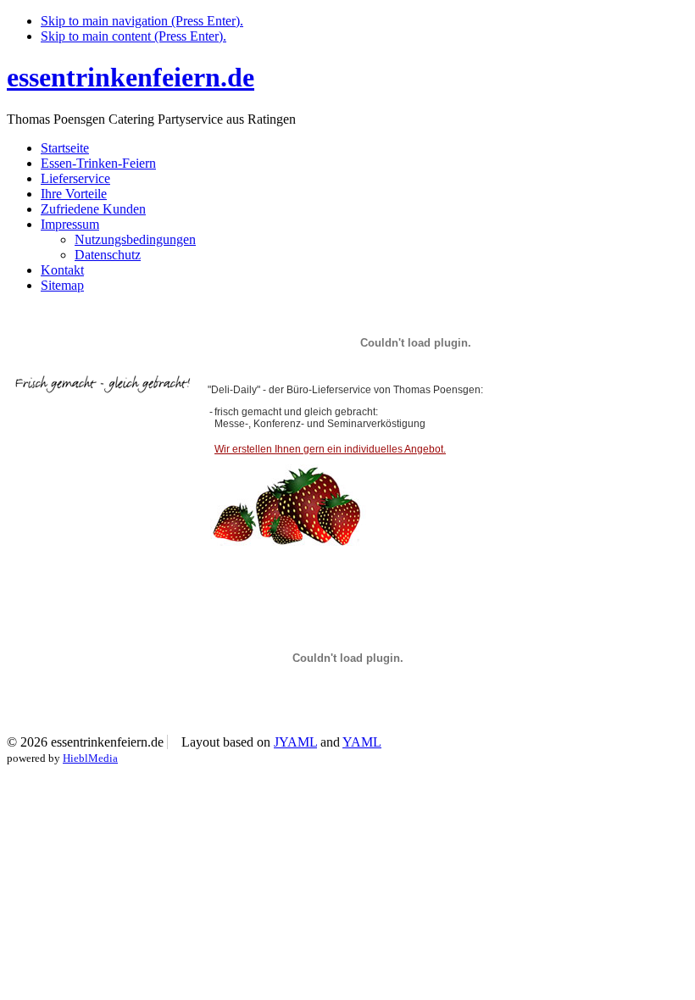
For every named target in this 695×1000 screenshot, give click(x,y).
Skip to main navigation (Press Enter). (142, 21)
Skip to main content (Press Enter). (133, 36)
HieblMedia (90, 758)
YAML (361, 742)
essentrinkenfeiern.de (130, 77)
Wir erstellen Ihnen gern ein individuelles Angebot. (330, 449)
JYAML (295, 742)
